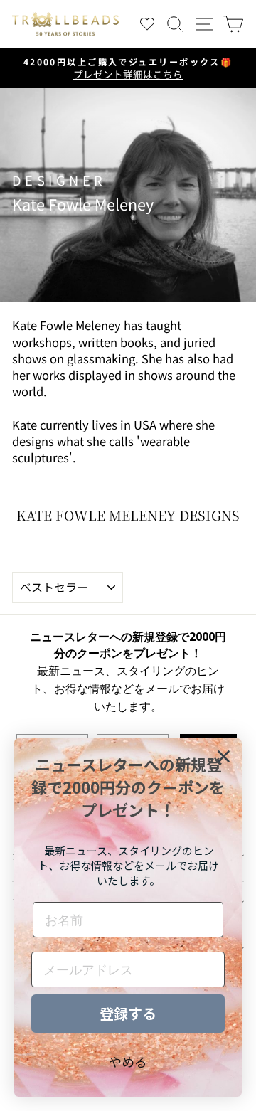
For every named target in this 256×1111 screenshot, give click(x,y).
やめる (128, 1061)
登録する (128, 1013)
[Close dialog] (223, 756)
